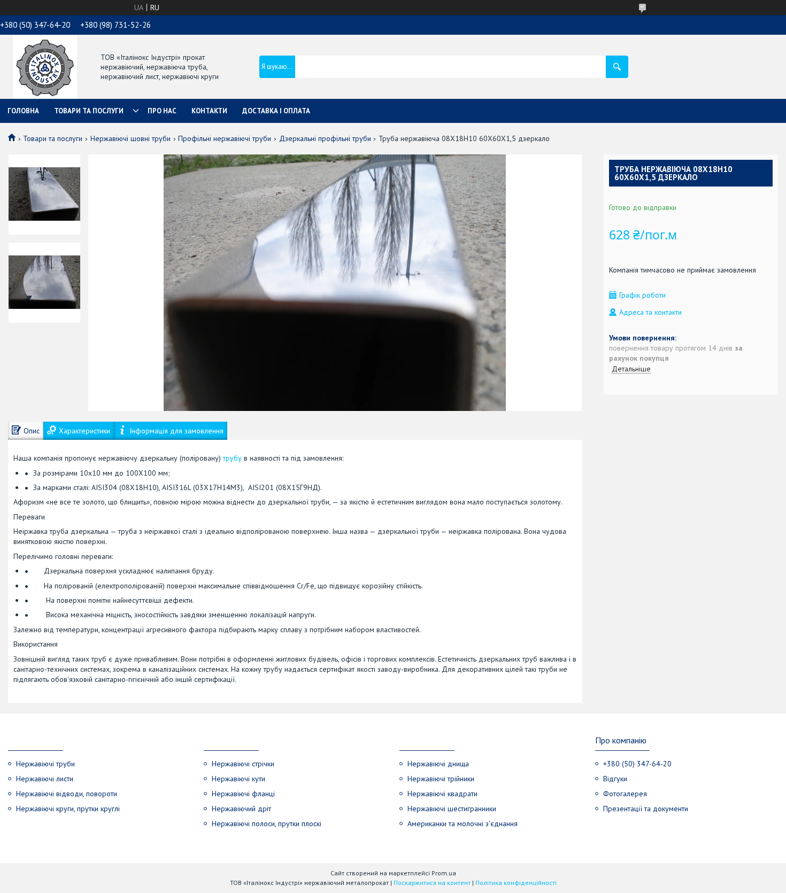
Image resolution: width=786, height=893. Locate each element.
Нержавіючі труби (45, 763)
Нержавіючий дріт (241, 808)
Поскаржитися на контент (432, 883)
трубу (232, 458)
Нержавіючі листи (44, 778)
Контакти (209, 110)
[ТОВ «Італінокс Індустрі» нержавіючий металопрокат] (45, 67)
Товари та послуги (89, 110)
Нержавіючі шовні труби (130, 138)
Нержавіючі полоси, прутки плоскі (266, 823)
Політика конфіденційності (516, 883)
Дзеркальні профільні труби (325, 138)
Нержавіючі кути (238, 778)
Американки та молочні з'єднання (462, 823)
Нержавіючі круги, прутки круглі (68, 808)
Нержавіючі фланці (243, 793)
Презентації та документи (645, 808)
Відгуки (615, 778)
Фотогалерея (625, 793)
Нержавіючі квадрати (442, 793)
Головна (23, 110)
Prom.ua (443, 873)
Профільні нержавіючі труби (224, 138)
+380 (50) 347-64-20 (637, 763)
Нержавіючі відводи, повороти (66, 793)
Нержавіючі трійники (440, 778)
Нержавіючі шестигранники (451, 808)
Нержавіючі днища (438, 763)
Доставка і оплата (276, 110)
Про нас (162, 110)
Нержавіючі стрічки (243, 763)
